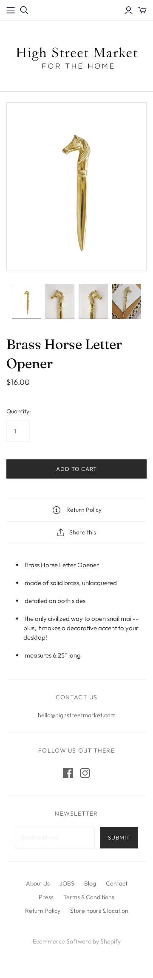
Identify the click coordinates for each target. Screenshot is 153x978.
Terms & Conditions (88, 897)
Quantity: (18, 411)
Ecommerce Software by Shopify (77, 941)
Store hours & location (99, 911)
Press (46, 897)
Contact (117, 883)
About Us (38, 883)
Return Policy (42, 911)
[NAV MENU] (10, 10)
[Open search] (24, 10)
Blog (90, 883)
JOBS (67, 883)
